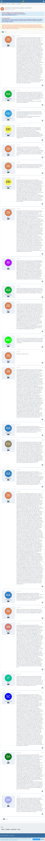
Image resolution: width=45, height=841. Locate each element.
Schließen (42, 839)
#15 (42, 424)
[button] (1, 1)
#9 (42, 258)
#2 (42, 90)
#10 (42, 286)
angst (19, 829)
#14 (42, 367)
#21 (42, 622)
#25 (42, 795)
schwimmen (8, 829)
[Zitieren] (42, 85)
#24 (42, 752)
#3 (42, 109)
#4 (42, 125)
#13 (42, 351)
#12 (42, 336)
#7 (42, 177)
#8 (42, 208)
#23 (42, 692)
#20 (42, 607)
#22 (42, 674)
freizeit (3, 829)
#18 (42, 491)
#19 (42, 591)
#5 (42, 144)
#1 (42, 35)
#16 (42, 439)
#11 (42, 301)
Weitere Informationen (36, 839)
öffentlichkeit (14, 829)
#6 (42, 162)
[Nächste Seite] (6, 32)
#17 (42, 469)
